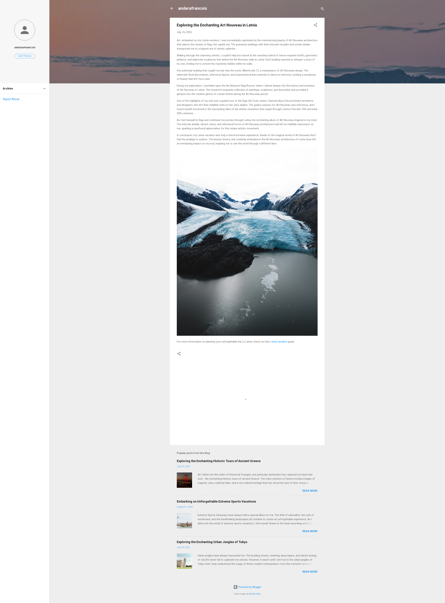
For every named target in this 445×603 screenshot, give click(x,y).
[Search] (322, 9)
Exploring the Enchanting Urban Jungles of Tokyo (212, 542)
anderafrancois (192, 8)
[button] (315, 25)
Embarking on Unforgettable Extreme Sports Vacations (216, 501)
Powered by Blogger (249, 587)
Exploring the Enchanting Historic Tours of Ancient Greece (219, 461)
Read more (310, 490)
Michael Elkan (255, 594)
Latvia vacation (278, 341)
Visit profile (24, 56)
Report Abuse (11, 99)
